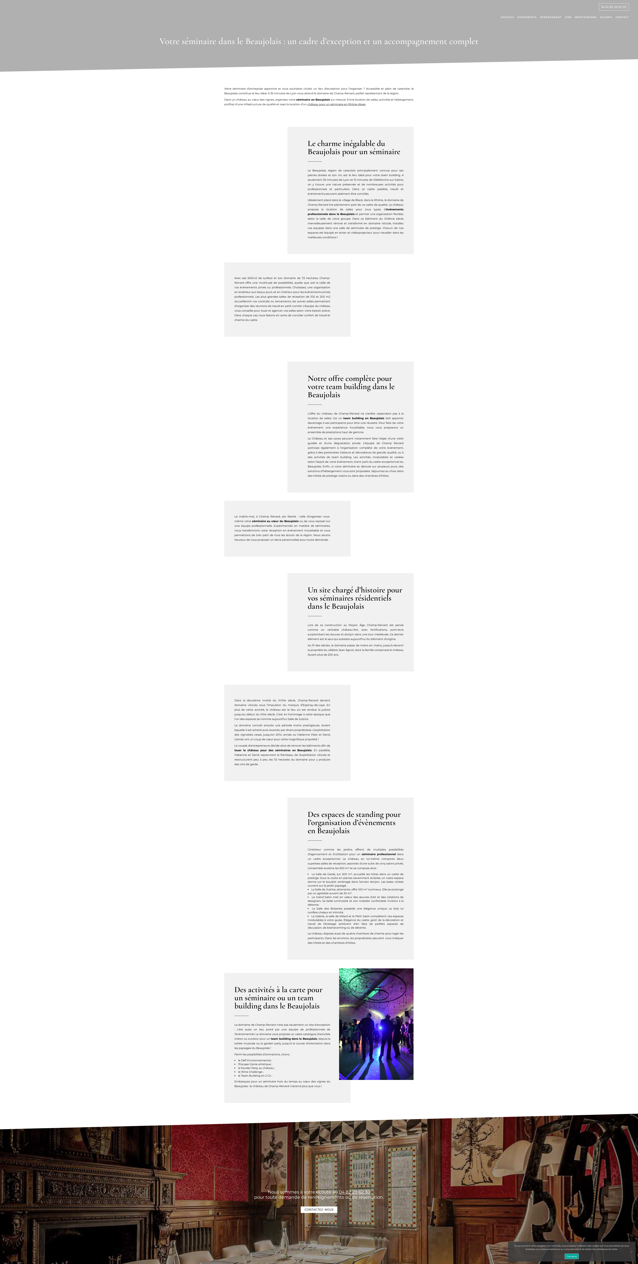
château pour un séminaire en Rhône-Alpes (336, 104)
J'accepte (572, 1256)
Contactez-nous (319, 1210)
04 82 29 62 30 (615, 7)
